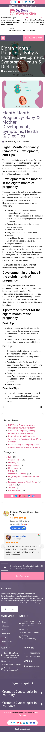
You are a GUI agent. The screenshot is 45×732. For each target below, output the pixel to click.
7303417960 (27, 568)
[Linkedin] (26, 2)
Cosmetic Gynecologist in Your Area (19, 704)
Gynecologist (20, 683)
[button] (3, 38)
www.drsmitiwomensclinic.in (23, 712)
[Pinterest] (19, 2)
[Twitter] (15, 2)
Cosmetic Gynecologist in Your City (19, 693)
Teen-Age (12, 485)
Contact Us (6, 634)
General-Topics (14, 460)
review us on (17, 528)
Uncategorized (14, 490)
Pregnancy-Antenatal (17, 474)
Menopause (13, 468)
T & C (4, 638)
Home (4, 622)
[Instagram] (22, 2)
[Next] (32, 407)
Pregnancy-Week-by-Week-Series (22, 482)
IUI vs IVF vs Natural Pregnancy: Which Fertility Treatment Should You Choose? (24, 439)
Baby (10, 457)
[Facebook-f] (12, 2)
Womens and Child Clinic (35, 18)
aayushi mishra (19, 536)
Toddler (11, 487)
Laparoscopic (14, 465)
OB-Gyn (11, 471)
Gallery (4, 630)
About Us (5, 626)
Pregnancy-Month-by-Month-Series (23, 476)
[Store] (33, 2)
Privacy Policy (7, 641)
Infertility (12, 462)
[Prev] (12, 407)
